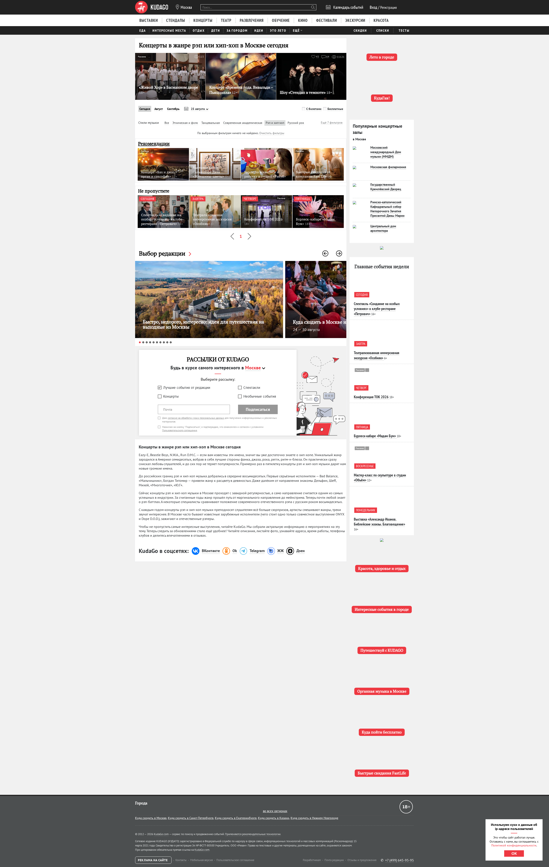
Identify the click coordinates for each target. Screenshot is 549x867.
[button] (325, 253)
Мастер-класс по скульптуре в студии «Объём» (380, 477)
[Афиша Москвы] (151, 7)
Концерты (171, 396)
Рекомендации (154, 144)
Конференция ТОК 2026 (371, 396)
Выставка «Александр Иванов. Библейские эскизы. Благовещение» (379, 522)
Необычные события (259, 396)
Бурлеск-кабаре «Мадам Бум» (375, 435)
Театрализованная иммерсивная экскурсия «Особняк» (376, 355)
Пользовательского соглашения (179, 430)
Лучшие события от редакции (186, 387)
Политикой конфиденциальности (513, 845)
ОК (514, 853)
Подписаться (258, 409)
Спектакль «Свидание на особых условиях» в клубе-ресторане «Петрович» (377, 308)
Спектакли (251, 387)
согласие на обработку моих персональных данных (196, 417)
